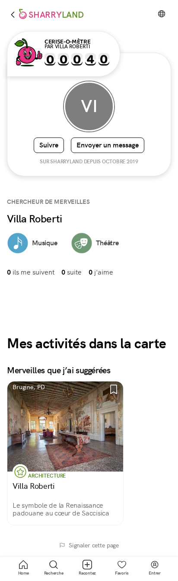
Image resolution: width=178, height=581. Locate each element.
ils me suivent (30, 272)
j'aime (101, 272)
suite (71, 272)
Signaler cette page (94, 545)
